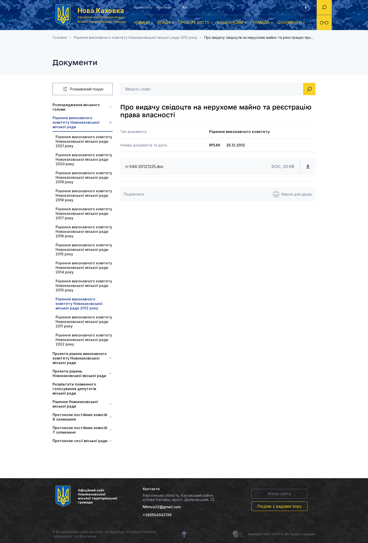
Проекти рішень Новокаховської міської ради (79, 373)
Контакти (164, 7)
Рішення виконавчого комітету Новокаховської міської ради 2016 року (84, 231)
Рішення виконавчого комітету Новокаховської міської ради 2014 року (84, 267)
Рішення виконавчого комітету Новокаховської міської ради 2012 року (135, 37)
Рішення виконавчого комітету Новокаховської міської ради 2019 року (84, 177)
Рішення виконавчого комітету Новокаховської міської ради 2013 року (84, 285)
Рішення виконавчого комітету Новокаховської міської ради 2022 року (84, 339)
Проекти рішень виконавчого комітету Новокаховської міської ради (80, 358)
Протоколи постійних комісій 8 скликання (80, 417)
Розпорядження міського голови (76, 107)
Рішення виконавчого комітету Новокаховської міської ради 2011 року (84, 321)
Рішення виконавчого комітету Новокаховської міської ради (76, 122)
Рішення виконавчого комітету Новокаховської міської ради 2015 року (84, 249)
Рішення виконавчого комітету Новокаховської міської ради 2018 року (84, 195)
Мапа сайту (142, 7)
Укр (184, 7)
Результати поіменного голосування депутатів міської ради (74, 388)
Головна (60, 37)
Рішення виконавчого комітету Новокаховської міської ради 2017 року (84, 213)
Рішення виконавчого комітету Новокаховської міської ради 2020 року (84, 159)
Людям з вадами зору (279, 506)
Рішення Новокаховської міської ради (75, 404)
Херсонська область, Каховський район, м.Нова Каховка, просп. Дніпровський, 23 (178, 497)
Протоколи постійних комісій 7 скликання (80, 430)
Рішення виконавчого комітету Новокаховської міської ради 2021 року (84, 141)
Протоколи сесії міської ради (80, 441)
